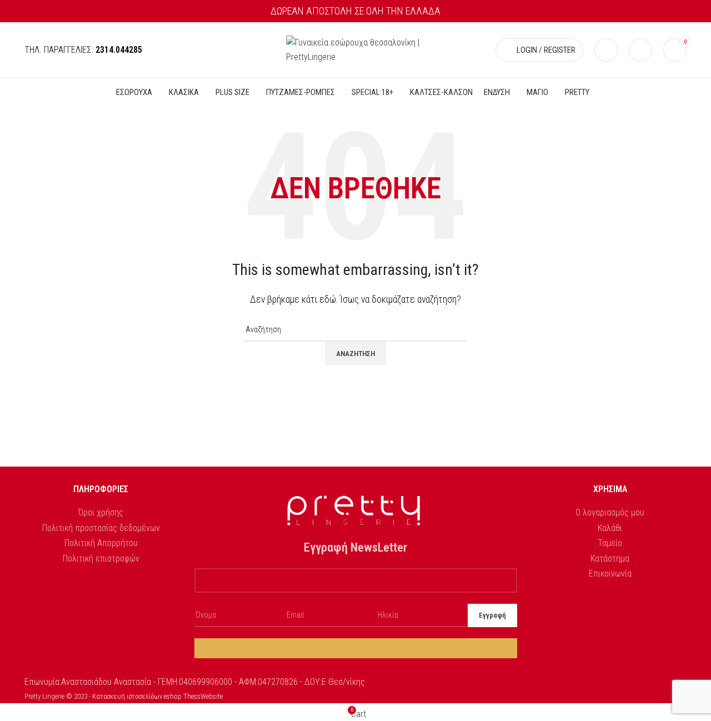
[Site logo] (355, 49)
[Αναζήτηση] (606, 50)
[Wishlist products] (640, 50)
